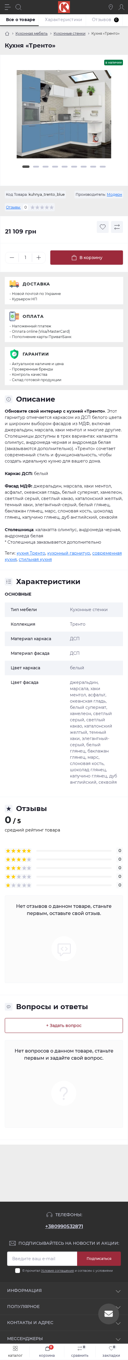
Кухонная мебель (31, 33)
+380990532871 (64, 1226)
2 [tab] (36, 167)
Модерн (114, 194)
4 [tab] (55, 167)
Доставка (36, 284)
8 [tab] (93, 167)
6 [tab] (74, 167)
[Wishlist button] (103, 227)
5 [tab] (65, 167)
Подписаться (99, 1258)
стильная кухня (35, 559)
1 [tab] (25, 166)
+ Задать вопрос (64, 1025)
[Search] (18, 7)
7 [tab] (84, 167)
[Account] (121, 7)
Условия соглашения (57, 1271)
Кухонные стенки (69, 33)
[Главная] (7, 33)
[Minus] (11, 257)
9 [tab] (103, 167)
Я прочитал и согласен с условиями (67, 1271)
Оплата (33, 316)
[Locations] (111, 7)
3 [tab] (46, 167)
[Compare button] (117, 227)
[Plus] (38, 257)
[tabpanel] (64, 116)
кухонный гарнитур (68, 553)
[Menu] (8, 7)
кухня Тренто (31, 553)
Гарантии (36, 354)
